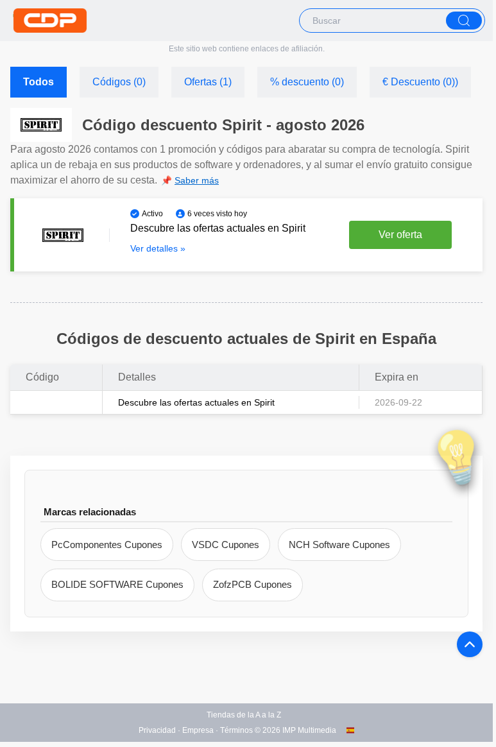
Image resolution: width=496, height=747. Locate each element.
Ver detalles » (157, 248)
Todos (38, 81)
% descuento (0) (307, 81)
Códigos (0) (119, 81)
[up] (470, 644)
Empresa (198, 730)
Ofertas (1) (208, 81)
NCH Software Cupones (339, 544)
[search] (464, 21)
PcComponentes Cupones (106, 544)
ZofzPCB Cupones (252, 584)
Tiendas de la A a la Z (244, 714)
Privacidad (157, 730)
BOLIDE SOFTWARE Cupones (117, 584)
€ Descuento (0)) (420, 81)
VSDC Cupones (225, 544)
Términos (236, 730)
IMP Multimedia (309, 730)
